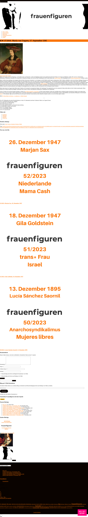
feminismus (56, 504)
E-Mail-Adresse (3, 369)
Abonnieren (4, 391)
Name (1, 366)
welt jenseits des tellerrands (28, 507)
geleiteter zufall (3, 506)
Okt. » (5, 497)
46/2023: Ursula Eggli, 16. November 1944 (11, 412)
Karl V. (1, 93)
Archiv (4, 37)
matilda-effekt (56, 506)
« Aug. (1, 497)
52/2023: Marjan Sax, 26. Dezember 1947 (11, 203)
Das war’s (5, 404)
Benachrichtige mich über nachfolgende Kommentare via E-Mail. (15, 373)
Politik (20, 124)
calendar (41, 504)
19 (0, 494)
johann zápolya (20, 126)
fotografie (69, 504)
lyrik (45, 506)
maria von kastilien (45, 126)
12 (0, 492)
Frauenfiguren (3, 478)
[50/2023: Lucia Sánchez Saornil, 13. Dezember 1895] (35, 347)
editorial (47, 504)
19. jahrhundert (3, 504)
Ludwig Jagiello (57, 78)
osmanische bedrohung (75, 126)
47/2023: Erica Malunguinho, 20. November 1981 (13, 411)
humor (34, 506)
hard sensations (26, 506)
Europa (9, 124)
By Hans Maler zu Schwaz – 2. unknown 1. (11, 96)
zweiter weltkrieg (69, 507)
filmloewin (66, 504)
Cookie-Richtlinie (37, 512)
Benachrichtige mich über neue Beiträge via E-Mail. (12, 376)
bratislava (4, 126)
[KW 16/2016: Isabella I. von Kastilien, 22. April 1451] (6, 446)
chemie (44, 504)
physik (75, 506)
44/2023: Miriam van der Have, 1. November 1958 (13, 414)
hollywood (31, 506)
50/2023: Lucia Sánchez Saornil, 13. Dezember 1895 (13, 350)
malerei (47, 506)
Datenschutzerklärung (7, 35)
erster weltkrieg (51, 504)
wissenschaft (36, 507)
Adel (6, 124)
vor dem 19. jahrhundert (29, 127)
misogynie (62, 506)
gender (7, 506)
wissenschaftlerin (44, 507)
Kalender (13, 124)
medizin (59, 506)
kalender (25, 126)
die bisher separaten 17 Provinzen (32, 91)
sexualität (6, 507)
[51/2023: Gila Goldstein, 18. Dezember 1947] (35, 274)
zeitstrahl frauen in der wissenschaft (57, 507)
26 (0, 495)
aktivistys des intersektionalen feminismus (21, 504)
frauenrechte (84, 504)
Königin (17, 124)
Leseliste (4, 36)
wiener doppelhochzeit (38, 127)
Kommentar (3, 364)
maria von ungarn (61, 126)
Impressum (5, 34)
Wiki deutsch (2, 75)
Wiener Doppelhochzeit (75, 78)
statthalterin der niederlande (9, 127)
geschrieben (14, 506)
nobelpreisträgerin (70, 506)
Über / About (5, 31)
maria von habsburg (37, 126)
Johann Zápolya (44, 83)
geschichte (10, 506)
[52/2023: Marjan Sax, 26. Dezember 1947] (35, 200)
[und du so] (6, 459)
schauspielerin (2, 507)
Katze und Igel (6, 32)
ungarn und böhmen (20, 127)
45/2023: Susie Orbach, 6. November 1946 (11, 413)
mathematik (51, 506)
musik (65, 506)
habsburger (14, 126)
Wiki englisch (8, 75)
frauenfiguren (9, 126)
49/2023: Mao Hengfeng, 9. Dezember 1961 (12, 409)
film (59, 504)
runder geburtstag (80, 506)
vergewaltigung (10, 507)
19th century (9, 504)
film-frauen (63, 504)
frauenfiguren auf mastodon (5, 498)
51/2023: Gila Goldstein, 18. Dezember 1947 (11, 276)
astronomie (34, 504)
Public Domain (24, 96)
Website (1, 371)
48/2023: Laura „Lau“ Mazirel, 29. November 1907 (13, 410)
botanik (37, 504)
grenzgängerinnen (20, 506)
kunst (43, 506)
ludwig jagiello (30, 126)
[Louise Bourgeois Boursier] (6, 431)
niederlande (68, 126)
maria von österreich (54, 126)
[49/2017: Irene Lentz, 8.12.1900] (7, 433)
